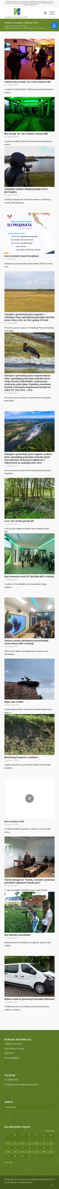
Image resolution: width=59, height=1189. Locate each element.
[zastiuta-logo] (24, 13)
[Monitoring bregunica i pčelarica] (29, 734)
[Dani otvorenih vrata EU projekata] (29, 233)
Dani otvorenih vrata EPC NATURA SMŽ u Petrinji (29, 576)
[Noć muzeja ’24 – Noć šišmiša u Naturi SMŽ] (29, 114)
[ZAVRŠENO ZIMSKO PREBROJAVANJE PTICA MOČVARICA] (29, 166)
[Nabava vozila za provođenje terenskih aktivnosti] (29, 976)
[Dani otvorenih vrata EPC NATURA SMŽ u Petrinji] (29, 553)
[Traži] (44, 13)
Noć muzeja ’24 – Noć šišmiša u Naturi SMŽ (26, 134)
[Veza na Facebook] (52, 1185)
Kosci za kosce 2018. (14, 821)
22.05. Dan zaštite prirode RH (19, 521)
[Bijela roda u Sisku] (29, 679)
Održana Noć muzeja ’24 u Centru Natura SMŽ (27, 82)
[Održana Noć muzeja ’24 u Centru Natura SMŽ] (29, 59)
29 (22, 1156)
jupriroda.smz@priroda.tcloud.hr (24, 1084)
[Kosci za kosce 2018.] (29, 798)
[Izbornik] (51, 13)
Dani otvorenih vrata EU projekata (21, 256)
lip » (11, 1162)
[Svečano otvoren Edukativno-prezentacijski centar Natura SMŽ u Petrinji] (29, 617)
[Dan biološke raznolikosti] (29, 912)
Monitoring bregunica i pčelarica (21, 757)
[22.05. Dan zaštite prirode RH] (29, 498)
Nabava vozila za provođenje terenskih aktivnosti (29, 999)
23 (29, 1152)
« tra (6, 1162)
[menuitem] (44, 13)
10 (37, 1143)
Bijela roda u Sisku (13, 702)
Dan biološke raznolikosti (17, 935)
